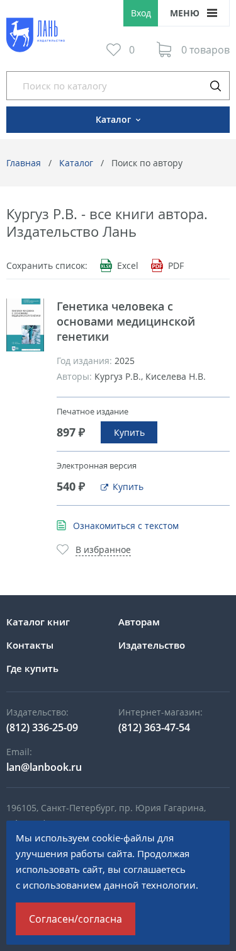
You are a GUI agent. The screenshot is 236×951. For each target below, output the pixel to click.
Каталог (76, 163)
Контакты (29, 645)
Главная (23, 163)
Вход (141, 13)
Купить (129, 432)
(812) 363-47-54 (154, 727)
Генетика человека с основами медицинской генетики (126, 321)
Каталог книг (38, 621)
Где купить (32, 668)
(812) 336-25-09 (42, 727)
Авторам (139, 621)
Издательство (151, 645)
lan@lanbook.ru (44, 767)
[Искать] (215, 86)
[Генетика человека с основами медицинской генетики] (25, 325)
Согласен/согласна (75, 919)
